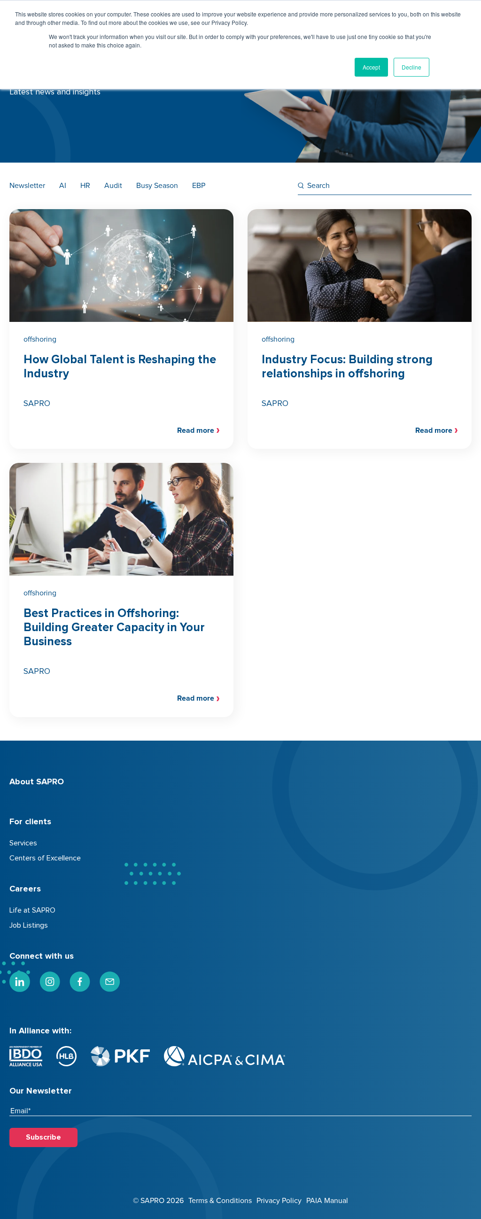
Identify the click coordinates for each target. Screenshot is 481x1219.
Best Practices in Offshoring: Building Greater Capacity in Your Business (114, 627)
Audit (113, 185)
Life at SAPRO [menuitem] (32, 910)
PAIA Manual (327, 1200)
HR (85, 185)
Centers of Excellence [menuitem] (45, 858)
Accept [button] (371, 67)
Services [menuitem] (23, 843)
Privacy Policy (279, 1200)
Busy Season (157, 185)
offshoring (39, 339)
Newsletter (27, 185)
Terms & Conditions (220, 1200)
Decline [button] (411, 67)
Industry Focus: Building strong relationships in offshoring (347, 366)
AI (62, 185)
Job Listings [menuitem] (28, 925)
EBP (198, 185)
